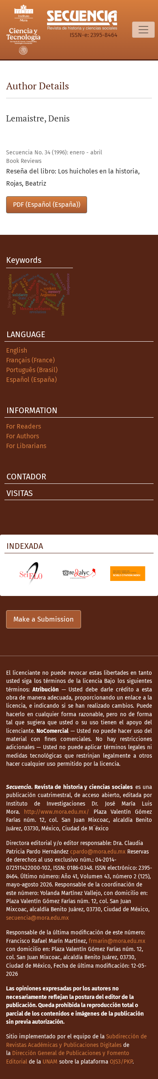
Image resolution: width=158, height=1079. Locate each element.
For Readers (23, 426)
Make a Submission (43, 619)
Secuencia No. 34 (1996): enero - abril (54, 152)
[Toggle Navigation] (143, 30)
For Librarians (26, 446)
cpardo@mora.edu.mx (98, 851)
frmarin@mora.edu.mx (117, 941)
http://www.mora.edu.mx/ (56, 811)
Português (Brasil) (32, 370)
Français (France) (30, 360)
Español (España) (31, 380)
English (16, 350)
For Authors (22, 436)
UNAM (50, 1061)
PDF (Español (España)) (46, 204)
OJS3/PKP (121, 1061)
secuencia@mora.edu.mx (37, 917)
